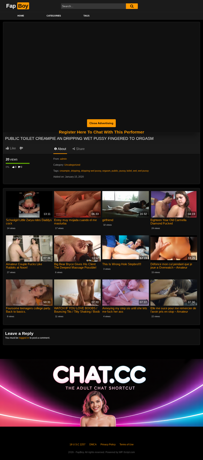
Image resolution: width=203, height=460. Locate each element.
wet (135, 170)
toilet (129, 170)
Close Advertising (101, 123)
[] (132, 6)
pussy (122, 170)
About (61, 149)
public (115, 170)
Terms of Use (127, 444)
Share (80, 149)
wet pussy (143, 170)
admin (63, 159)
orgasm (106, 170)
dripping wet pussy (91, 170)
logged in (24, 337)
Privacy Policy (108, 444)
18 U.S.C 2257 (77, 444)
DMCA (93, 444)
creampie (65, 170)
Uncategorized (72, 164)
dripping (75, 170)
